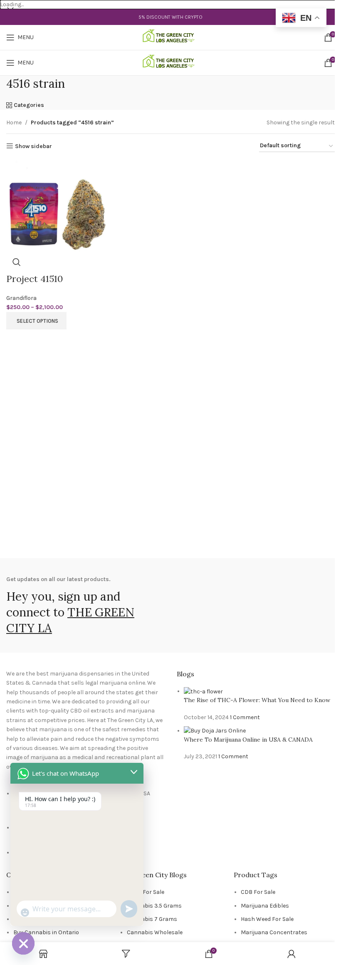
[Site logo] (171, 37)
